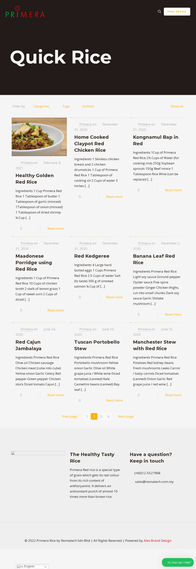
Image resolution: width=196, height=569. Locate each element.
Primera (27, 162)
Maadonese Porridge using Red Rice (34, 262)
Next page (126, 416)
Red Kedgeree (91, 256)
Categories (41, 106)
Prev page (69, 416)
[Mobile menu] (146, 11)
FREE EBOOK (177, 11)
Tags (66, 106)
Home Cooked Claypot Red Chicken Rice (91, 143)
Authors (88, 106)
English (28, 566)
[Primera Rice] (25, 11)
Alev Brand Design (157, 540)
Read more (55, 228)
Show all (177, 106)
